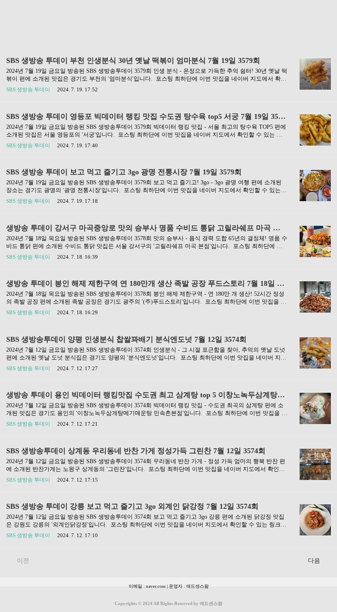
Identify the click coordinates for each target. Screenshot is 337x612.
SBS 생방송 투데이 (28, 89)
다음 (314, 560)
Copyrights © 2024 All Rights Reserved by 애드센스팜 (168, 603)
